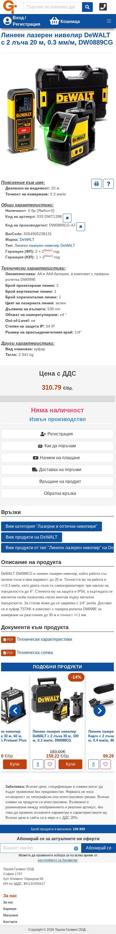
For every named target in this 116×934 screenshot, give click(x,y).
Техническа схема (29, 652)
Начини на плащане (60, 457)
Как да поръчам (60, 445)
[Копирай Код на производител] (80, 226)
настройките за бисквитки (57, 860)
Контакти (10, 922)
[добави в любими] (50, 764)
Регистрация (60, 434)
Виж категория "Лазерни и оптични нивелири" (51, 526)
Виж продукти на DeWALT (31, 537)
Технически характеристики (39, 639)
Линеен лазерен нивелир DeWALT (45, 245)
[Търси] (87, 7)
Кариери (9, 909)
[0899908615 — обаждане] (103, 7)
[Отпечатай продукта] (96, 184)
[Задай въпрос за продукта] (108, 184)
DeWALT (27, 239)
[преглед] (38, 764)
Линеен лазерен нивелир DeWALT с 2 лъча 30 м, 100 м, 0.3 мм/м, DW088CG (56, 735)
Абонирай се (98, 848)
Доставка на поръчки (60, 469)
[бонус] (48, 250)
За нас (8, 902)
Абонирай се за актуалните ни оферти (58, 838)
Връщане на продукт (60, 481)
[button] (109, 21)
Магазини (10, 915)
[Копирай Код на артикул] (67, 218)
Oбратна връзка (60, 493)
